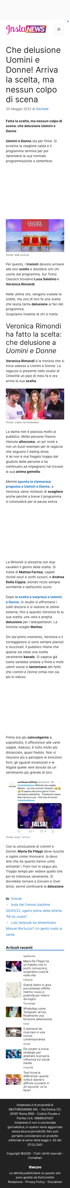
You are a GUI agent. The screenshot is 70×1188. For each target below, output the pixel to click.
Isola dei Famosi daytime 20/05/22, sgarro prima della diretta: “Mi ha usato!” (34, 911)
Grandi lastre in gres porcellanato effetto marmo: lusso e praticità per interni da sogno (37, 992)
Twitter (25, 837)
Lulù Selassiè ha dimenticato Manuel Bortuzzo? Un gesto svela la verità (34, 929)
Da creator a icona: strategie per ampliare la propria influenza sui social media (36, 1056)
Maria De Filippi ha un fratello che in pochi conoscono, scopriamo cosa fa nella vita (36, 968)
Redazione (15, 1182)
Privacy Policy (35, 1182)
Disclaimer (55, 1182)
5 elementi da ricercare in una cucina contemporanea (34, 1034)
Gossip (16, 898)
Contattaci (35, 1158)
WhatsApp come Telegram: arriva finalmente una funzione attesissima (37, 1014)
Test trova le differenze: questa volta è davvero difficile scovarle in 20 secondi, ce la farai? (36, 1081)
